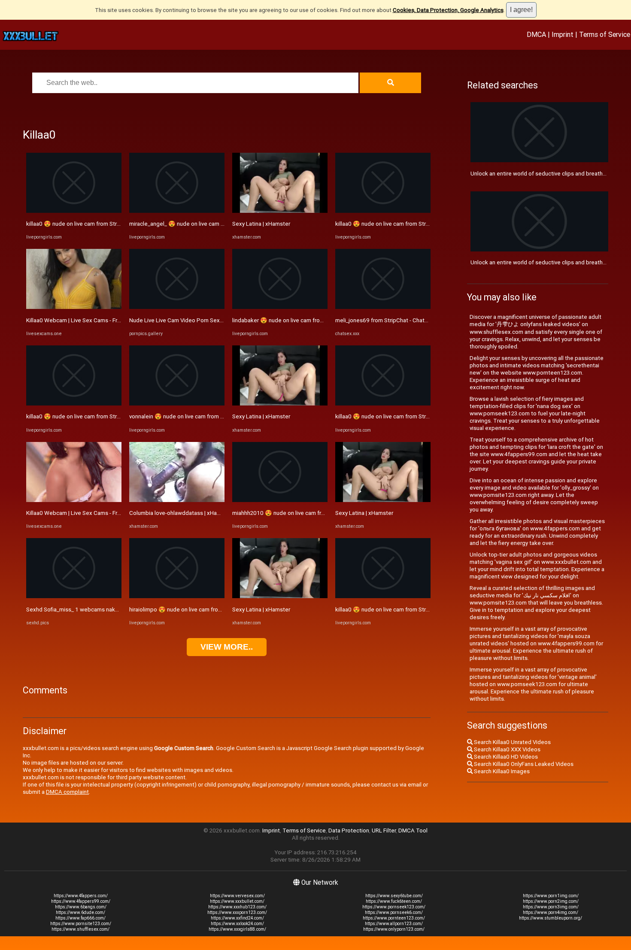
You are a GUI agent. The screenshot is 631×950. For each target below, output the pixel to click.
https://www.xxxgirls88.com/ (237, 929)
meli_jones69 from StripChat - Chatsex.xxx (389, 320)
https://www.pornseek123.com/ (393, 907)
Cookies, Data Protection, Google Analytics (448, 10)
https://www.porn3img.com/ (551, 907)
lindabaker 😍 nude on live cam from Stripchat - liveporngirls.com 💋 (318, 320)
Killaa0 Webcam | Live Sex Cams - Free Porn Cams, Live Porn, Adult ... (113, 320)
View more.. (226, 646)
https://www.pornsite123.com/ (80, 923)
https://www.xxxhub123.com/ (237, 907)
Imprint (562, 34)
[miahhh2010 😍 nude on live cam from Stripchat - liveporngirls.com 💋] (280, 500)
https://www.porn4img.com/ (550, 912)
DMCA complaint (67, 792)
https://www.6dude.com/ (80, 912)
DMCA (536, 34)
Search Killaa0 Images (501, 771)
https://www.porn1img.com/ (551, 896)
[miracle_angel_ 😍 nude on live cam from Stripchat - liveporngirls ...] (176, 211)
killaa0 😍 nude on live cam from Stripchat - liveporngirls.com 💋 (107, 223)
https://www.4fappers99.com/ (80, 901)
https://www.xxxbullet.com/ (237, 901)
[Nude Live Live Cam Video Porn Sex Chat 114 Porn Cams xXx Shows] (176, 307)
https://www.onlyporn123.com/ (394, 929)
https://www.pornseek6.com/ (394, 912)
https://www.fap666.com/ (80, 918)
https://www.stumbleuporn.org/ (550, 918)
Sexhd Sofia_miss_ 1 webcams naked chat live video (93, 609)
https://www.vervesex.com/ (237, 896)
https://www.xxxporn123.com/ (237, 912)
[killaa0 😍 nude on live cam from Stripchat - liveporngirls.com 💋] (73, 211)
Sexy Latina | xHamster (261, 223)
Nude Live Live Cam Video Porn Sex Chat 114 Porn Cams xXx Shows (216, 320)
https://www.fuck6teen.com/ (394, 901)
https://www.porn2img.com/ (551, 901)
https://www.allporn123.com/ (394, 923)
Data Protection (348, 830)
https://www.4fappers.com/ (81, 896)
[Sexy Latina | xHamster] (280, 211)
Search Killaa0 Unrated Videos (512, 742)
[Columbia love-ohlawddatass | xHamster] (176, 500)
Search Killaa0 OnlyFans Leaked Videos (523, 764)
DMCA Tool (413, 830)
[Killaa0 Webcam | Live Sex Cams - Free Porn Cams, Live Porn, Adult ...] (73, 307)
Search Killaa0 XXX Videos (506, 749)
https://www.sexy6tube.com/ (394, 896)
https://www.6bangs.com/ (80, 907)
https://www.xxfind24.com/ (237, 918)
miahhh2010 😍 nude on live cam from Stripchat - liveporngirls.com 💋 (321, 513)
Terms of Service (604, 34)
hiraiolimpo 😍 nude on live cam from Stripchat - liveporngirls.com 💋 (216, 609)
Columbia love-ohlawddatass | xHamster (180, 513)
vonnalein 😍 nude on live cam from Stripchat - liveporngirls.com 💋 (214, 416)
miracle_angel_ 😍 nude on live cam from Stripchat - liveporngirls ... (213, 223)
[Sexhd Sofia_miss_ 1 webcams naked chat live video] (73, 596)
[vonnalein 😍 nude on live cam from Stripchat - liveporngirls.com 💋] (176, 403)
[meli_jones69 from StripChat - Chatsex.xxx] (383, 307)
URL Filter (384, 830)
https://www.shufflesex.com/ (80, 929)
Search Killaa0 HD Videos (505, 756)
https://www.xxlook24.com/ (237, 923)
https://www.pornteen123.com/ (394, 918)
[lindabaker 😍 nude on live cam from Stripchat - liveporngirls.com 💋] (280, 307)
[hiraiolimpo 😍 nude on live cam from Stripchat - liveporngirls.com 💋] (176, 596)
